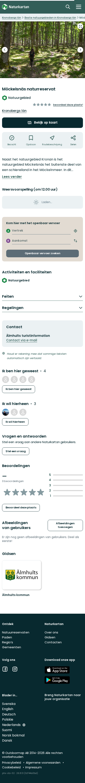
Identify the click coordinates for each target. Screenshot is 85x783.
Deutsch (9, 714)
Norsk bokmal (13, 735)
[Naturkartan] (15, 7)
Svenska (8, 703)
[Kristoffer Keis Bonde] (22, 379)
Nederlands (11, 724)
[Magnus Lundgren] (31, 379)
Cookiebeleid (11, 767)
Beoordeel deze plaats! (68, 105)
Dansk (7, 740)
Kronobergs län (14, 111)
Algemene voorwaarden (43, 763)
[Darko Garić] (5, 412)
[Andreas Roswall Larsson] (22, 412)
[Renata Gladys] (14, 412)
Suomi (7, 730)
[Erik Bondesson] (14, 379)
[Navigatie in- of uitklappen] (78, 6)
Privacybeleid (12, 763)
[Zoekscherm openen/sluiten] (68, 6)
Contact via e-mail (21, 340)
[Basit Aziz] (5, 379)
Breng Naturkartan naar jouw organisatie (63, 697)
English (7, 709)
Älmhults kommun (16, 595)
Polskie (7, 719)
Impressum (33, 767)
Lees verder (12, 176)
